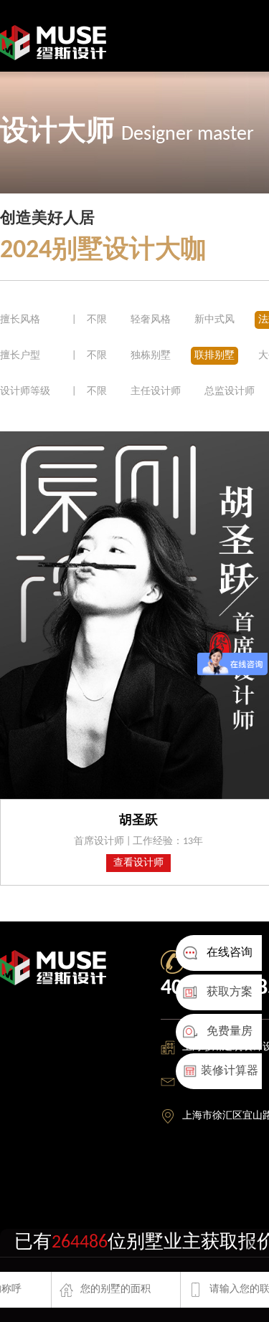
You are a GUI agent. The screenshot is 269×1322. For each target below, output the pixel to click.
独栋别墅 (151, 355)
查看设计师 (138, 863)
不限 (97, 320)
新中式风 (215, 320)
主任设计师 (156, 391)
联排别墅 (214, 355)
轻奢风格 (152, 320)
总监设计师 (229, 391)
